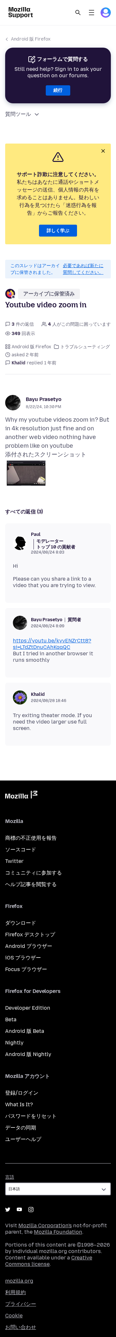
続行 (58, 90)
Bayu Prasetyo (44, 399)
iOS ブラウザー (23, 958)
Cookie (14, 1316)
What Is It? (19, 1104)
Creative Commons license (48, 1261)
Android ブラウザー (28, 946)
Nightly (14, 1043)
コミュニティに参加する (33, 873)
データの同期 (20, 1128)
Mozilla (21, 796)
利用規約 (15, 1292)
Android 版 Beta (24, 1031)
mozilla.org (19, 1281)
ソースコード (20, 849)
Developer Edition (27, 1008)
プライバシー (20, 1304)
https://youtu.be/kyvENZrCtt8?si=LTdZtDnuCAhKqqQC (52, 644)
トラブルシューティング (85, 347)
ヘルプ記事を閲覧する (31, 884)
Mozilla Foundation (58, 1232)
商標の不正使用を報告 (31, 838)
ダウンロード (20, 923)
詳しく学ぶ (58, 230)
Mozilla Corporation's (45, 1225)
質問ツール (18, 114)
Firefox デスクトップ (30, 934)
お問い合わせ (20, 1327)
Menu (91, 12)
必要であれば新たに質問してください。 (83, 269)
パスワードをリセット (31, 1116)
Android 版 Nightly (28, 1054)
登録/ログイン (21, 1093)
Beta (10, 1019)
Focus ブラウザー (26, 969)
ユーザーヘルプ (23, 1139)
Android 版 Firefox (31, 39)
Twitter (14, 861)
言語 (9, 1177)
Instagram (31, 1209)
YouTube (19, 1209)
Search (78, 12)
